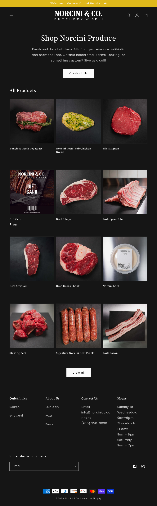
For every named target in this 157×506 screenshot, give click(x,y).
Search (15, 407)
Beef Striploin (18, 286)
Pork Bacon (110, 353)
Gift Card (15, 219)
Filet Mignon (111, 148)
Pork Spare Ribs (113, 219)
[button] (128, 15)
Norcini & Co (72, 498)
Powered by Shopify (90, 498)
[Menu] (11, 15)
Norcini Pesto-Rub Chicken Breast (73, 150)
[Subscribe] (74, 466)
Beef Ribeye (64, 219)
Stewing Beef (18, 353)
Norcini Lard (111, 286)
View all (79, 373)
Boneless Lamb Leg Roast (26, 148)
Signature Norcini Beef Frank (75, 353)
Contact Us (78, 73)
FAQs (49, 415)
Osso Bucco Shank (68, 286)
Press (49, 424)
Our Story (52, 407)
